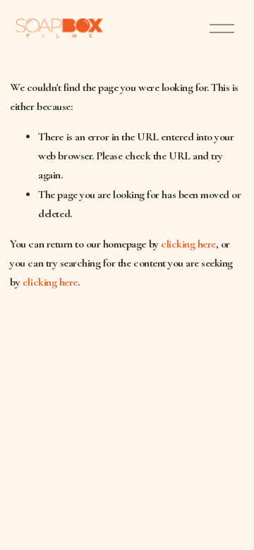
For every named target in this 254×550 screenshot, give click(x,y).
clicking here (188, 244)
